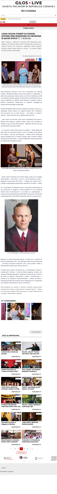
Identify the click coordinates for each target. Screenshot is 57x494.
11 (28, 322)
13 (32, 322)
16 (27, 448)
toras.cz (11, 471)
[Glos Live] (28, 2)
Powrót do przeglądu (36, 332)
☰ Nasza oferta (28, 28)
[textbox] (27, 15)
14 (21, 448)
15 (24, 448)
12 (30, 322)
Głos (5, 471)
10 (27, 322)
